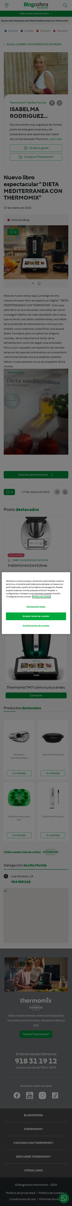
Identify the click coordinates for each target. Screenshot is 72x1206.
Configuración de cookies (36, 625)
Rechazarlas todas (36, 606)
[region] (36, 603)
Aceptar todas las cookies (36, 616)
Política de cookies (41, 596)
